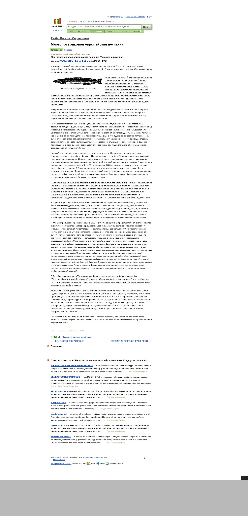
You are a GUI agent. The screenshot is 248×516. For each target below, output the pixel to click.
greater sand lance (60, 425)
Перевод (68, 50)
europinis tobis (58, 402)
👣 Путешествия (59, 459)
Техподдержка (88, 457)
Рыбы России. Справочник (78, 31)
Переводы (111, 31)
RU (148, 17)
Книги (124, 31)
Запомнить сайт (116, 17)
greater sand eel (59, 414)
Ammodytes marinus (61, 391)
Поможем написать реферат (76, 337)
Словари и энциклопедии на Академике (90, 21)
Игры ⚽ (137, 31)
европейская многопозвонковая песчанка (72, 365)
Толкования (97, 31)
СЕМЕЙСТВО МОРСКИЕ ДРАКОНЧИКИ (129, 341)
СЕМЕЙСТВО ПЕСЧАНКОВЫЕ (69, 341)
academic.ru (57, 30)
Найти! (146, 27)
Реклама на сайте (100, 457)
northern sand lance (61, 436)
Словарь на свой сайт (135, 17)
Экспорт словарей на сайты (61, 463)
